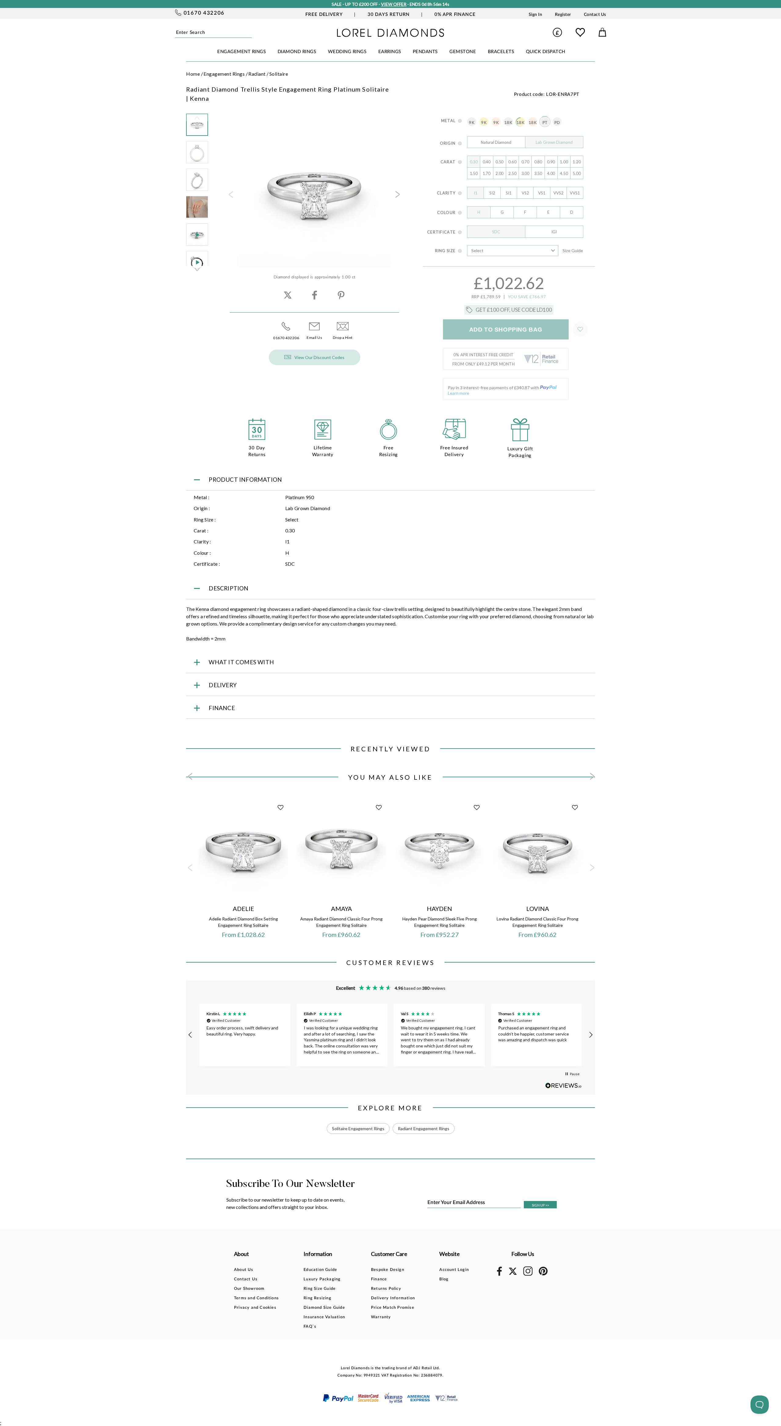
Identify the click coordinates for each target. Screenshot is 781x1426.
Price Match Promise (392, 1308)
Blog (443, 1279)
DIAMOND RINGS (297, 51)
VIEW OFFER (393, 4)
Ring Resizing (317, 1298)
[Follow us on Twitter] (512, 1274)
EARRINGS (389, 51)
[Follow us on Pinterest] (543, 1274)
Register (563, 15)
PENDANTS (425, 51)
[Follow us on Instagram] (528, 1275)
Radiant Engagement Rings (423, 1128)
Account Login (454, 1270)
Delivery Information (393, 1298)
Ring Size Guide (320, 1289)
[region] (390, 1035)
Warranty (381, 1317)
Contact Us (595, 15)
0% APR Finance (455, 14)
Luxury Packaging (322, 1279)
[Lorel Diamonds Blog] (390, 35)
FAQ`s (310, 1327)
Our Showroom (249, 1289)
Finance (379, 1279)
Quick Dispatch (545, 51)
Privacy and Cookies (255, 1308)
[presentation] (230, 196)
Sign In (535, 15)
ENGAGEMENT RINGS (241, 51)
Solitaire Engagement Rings (358, 1128)
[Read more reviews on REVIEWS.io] (563, 1085)
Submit (249, 32)
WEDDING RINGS (347, 51)
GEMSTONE (462, 51)
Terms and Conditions (256, 1298)
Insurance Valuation (324, 1317)
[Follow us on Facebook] (499, 1275)
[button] (190, 1035)
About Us (244, 1270)
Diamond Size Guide (324, 1308)
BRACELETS (501, 51)
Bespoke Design (387, 1270)
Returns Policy (386, 1289)
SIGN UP (540, 1205)
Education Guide (320, 1270)
